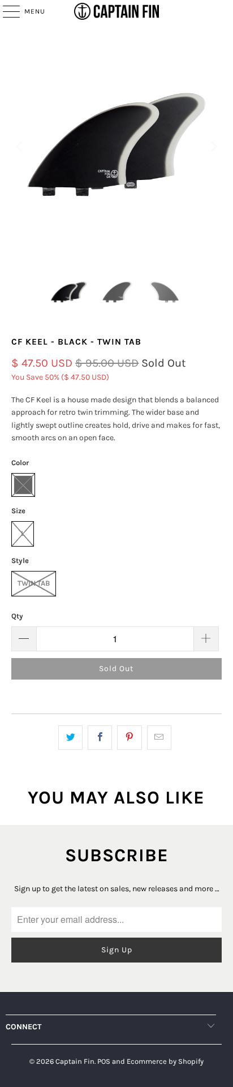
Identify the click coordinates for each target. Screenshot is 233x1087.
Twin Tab (34, 583)
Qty (17, 616)
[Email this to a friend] (159, 737)
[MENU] (5, 11)
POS (103, 1061)
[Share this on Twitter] (70, 737)
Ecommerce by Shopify (165, 1061)
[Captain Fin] (116, 11)
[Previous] (20, 147)
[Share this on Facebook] (100, 737)
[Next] (213, 147)
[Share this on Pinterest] (129, 737)
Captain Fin (74, 1061)
